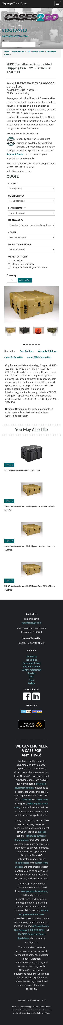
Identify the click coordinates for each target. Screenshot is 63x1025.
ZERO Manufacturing (35, 51)
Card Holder (17, 260)
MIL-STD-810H (36, 930)
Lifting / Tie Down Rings (23, 264)
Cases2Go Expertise (13, 357)
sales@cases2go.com (31, 623)
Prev (9, 334)
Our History (31, 656)
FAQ (31, 677)
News (31, 680)
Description (9, 351)
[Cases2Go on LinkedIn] (36, 696)
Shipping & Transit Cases (14, 3)
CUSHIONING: (16, 195)
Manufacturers (18, 51)
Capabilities (31, 660)
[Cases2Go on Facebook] (27, 696)
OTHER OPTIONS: (18, 256)
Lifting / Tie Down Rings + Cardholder (29, 267)
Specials (31, 673)
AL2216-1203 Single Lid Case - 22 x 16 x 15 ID (22, 470)
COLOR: (12, 183)
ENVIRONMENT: (17, 207)
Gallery (31, 683)
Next (54, 334)
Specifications (26, 351)
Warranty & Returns (47, 351)
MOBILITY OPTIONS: (20, 244)
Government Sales (31, 663)
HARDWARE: (15, 220)
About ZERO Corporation (39, 357)
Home (6, 51)
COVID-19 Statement (31, 670)
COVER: (12, 232)
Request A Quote (15, 154)
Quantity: (12, 275)
